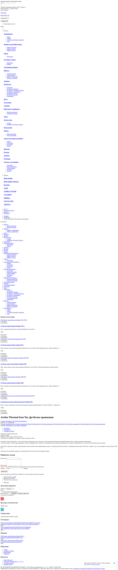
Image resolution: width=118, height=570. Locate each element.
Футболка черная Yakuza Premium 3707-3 (13, 326)
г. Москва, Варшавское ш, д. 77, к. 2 (13, 561)
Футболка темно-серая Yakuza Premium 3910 (13, 364)
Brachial (6, 185)
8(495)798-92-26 (5, 15)
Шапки (9, 64)
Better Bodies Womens (11, 181)
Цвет (2, 490)
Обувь (6, 53)
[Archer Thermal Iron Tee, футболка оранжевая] (13, 421)
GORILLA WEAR (10, 191)
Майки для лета (11, 50)
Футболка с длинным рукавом (15, 90)
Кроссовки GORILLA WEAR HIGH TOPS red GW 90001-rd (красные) (20, 524)
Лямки (9, 38)
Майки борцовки (11, 47)
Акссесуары (8, 120)
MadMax (7, 198)
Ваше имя (3, 458)
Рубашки (7, 159)
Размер (2, 488)
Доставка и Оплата (9, 431)
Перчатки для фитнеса (12, 109)
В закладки (4, 495)
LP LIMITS (8, 195)
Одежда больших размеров (13, 138)
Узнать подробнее (96, 564)
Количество (4, 493)
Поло (6, 99)
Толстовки (7, 102)
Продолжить (4, 471)
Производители (8, 564)
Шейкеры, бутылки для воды (15, 124)
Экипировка (8, 34)
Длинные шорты (11, 73)
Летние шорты (11, 75)
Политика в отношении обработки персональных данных (89, 568)
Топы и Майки (11, 168)
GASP (6, 188)
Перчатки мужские (12, 113)
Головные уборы (10, 60)
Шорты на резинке (12, 78)
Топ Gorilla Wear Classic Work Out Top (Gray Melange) (15, 528)
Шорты (6, 70)
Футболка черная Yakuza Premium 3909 (12, 383)
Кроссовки (10, 56)
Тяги (8, 41)
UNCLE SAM (8, 201)
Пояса (8, 37)
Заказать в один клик (23, 493)
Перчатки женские (12, 112)
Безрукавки (8, 128)
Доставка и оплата (9, 563)
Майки (9, 141)
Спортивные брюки (11, 67)
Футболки (7, 84)
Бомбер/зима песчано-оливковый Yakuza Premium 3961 (17, 402)
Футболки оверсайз (12, 94)
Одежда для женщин (11, 162)
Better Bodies (8, 178)
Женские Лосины (12, 166)
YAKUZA (7, 204)
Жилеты (7, 149)
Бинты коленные (11, 135)
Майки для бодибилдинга (13, 44)
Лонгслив (9, 87)
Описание (6, 428)
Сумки (9, 123)
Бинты (6, 131)
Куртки (6, 152)
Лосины (6, 155)
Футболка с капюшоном (13, 92)
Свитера (7, 106)
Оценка (3, 468)
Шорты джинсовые (12, 76)
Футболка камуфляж (12, 89)
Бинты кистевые (11, 134)
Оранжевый (14, 492)
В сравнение (10, 495)
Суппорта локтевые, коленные (15, 40)
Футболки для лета (12, 93)
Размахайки (10, 96)
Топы (6, 117)
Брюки (9, 146)
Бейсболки (10, 63)
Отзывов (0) (7, 429)
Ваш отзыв (4, 465)
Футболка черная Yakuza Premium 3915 (12, 345)
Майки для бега (11, 49)
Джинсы (7, 81)
